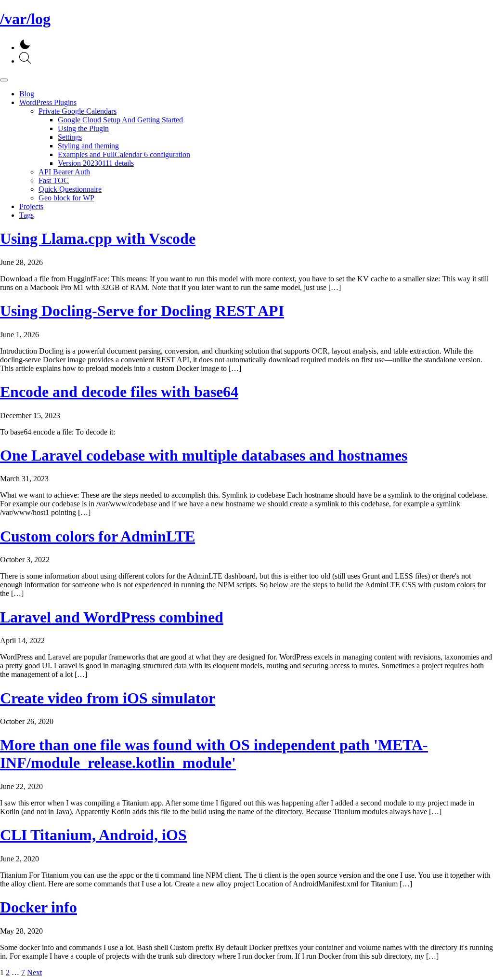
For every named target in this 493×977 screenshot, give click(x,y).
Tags (26, 215)
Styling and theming (88, 146)
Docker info (38, 907)
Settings (70, 137)
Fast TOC (54, 180)
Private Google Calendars (78, 111)
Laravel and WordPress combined (111, 617)
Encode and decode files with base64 (119, 391)
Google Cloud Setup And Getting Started (120, 120)
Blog (26, 94)
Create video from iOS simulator (107, 698)
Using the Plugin (83, 128)
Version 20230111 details (96, 163)
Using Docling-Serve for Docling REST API (142, 310)
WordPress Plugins (48, 102)
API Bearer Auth (64, 172)
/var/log (25, 18)
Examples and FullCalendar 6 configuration (124, 154)
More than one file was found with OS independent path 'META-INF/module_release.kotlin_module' (214, 753)
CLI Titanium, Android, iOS (93, 835)
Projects (31, 206)
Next (34, 972)
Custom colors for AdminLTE (97, 536)
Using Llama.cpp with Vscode (97, 238)
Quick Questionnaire (70, 189)
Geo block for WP (66, 198)
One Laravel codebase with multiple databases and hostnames (203, 455)
